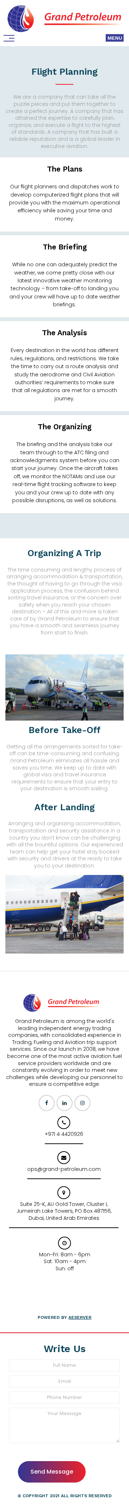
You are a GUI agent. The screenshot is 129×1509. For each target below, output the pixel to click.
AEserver (79, 1317)
